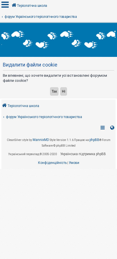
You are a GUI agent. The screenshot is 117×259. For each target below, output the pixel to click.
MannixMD (41, 140)
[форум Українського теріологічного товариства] (58, 39)
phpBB (94, 140)
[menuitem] (52, 163)
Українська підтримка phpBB (83, 154)
